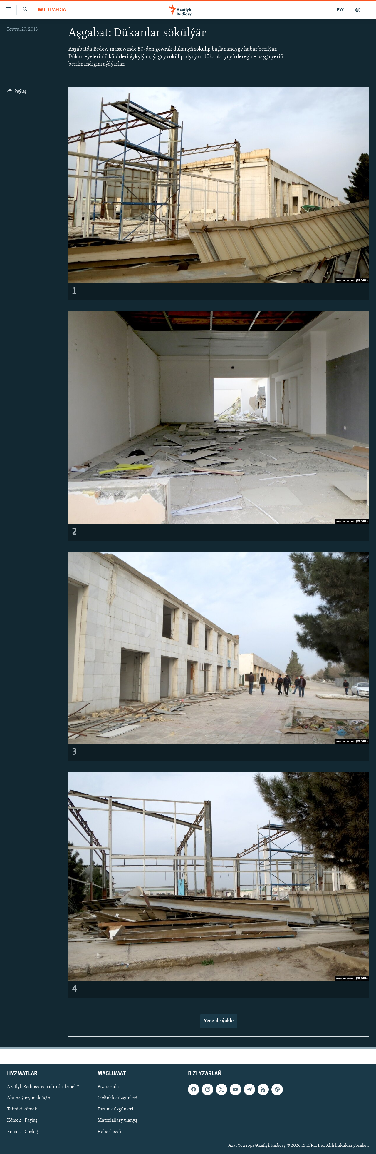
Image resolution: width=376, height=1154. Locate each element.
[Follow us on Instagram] (207, 1089)
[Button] (17, 92)
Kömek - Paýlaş (22, 1120)
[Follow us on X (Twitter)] (221, 1089)
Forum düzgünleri (115, 1109)
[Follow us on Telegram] (249, 1089)
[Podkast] (358, 10)
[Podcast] (277, 1089)
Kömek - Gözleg (22, 1132)
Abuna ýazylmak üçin (28, 1098)
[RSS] (263, 1089)
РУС (341, 10)
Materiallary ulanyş (117, 1120)
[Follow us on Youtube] (235, 1089)
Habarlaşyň (109, 1132)
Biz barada (108, 1087)
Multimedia (52, 10)
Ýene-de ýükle (219, 1021)
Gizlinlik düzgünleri (117, 1098)
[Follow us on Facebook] (193, 1089)
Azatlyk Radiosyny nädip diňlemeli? (43, 1087)
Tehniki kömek (22, 1109)
